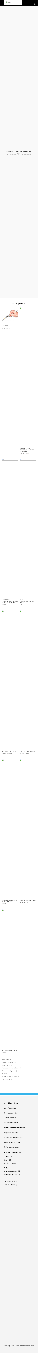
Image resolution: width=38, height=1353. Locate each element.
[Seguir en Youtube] (28, 1337)
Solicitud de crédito (10, 1113)
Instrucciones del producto (13, 1142)
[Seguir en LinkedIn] (19, 1337)
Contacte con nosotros (11, 1147)
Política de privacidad (11, 1122)
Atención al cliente (10, 1108)
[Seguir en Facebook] (10, 1337)
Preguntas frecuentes (11, 1133)
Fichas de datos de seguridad (13, 1137)
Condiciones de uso (10, 1118)
